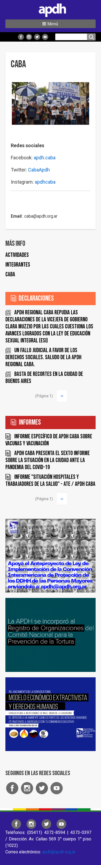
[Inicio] (51, 9)
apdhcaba (45, 182)
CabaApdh (39, 170)
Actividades (17, 255)
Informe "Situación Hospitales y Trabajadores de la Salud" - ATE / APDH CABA (50, 480)
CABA (10, 274)
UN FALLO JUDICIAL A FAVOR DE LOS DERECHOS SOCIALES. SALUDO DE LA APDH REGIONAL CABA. (43, 357)
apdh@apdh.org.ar (58, 851)
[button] (50, 23)
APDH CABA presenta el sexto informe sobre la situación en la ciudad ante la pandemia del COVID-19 (47, 460)
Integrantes (17, 264)
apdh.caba (44, 157)
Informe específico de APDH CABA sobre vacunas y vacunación (48, 440)
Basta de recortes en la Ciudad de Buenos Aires (44, 378)
